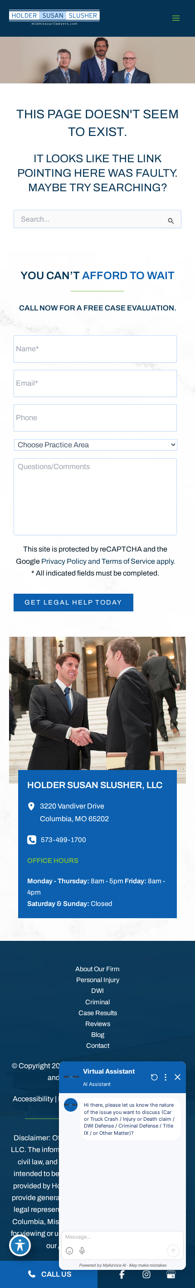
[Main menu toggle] (176, 18)
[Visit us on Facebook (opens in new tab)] (122, 1274)
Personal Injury (97, 979)
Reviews (97, 1023)
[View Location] (33, 806)
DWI (97, 990)
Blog (97, 1034)
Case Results (97, 1013)
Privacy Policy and (71, 561)
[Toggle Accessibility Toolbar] (20, 1245)
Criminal (97, 1002)
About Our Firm (97, 969)
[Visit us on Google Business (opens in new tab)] (171, 1274)
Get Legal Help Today (73, 602)
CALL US (56, 1274)
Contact (97, 1045)
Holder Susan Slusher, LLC (94, 785)
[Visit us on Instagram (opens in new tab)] (146, 1274)
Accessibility (33, 1099)
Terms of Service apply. (138, 561)
